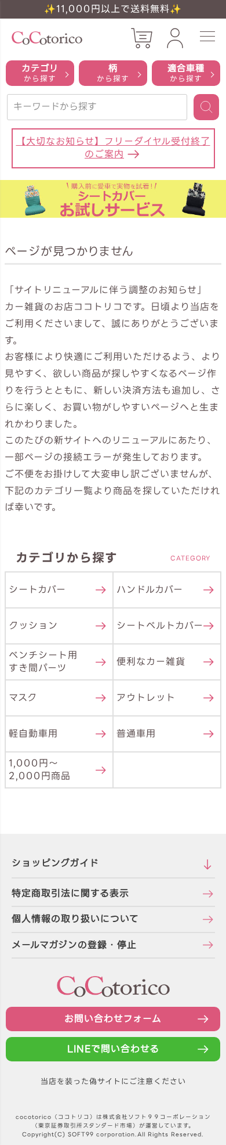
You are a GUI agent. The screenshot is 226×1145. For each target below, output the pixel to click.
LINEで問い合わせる (113, 1049)
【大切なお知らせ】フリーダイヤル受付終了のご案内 (113, 147)
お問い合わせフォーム (113, 1018)
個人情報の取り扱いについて (75, 919)
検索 (206, 107)
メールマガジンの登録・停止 (74, 945)
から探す (40, 72)
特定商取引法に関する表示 (70, 893)
